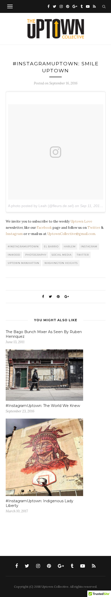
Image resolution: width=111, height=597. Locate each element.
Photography (35, 254)
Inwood (14, 254)
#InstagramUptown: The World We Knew (43, 405)
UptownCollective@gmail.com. (71, 234)
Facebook (44, 227)
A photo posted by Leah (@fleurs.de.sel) (41, 206)
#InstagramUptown (23, 246)
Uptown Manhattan (23, 263)
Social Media (62, 254)
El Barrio (51, 246)
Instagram (14, 234)
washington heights (61, 263)
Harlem (70, 246)
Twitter (94, 227)
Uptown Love (81, 221)
